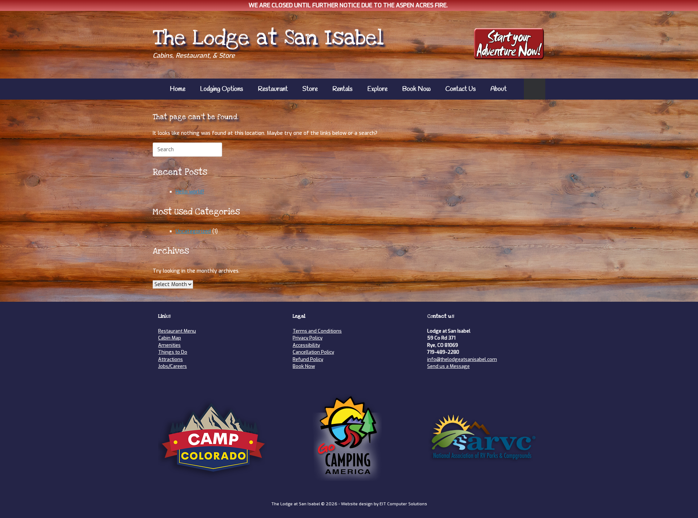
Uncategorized (193, 231)
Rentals (342, 89)
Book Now (416, 89)
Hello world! (190, 191)
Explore (377, 89)
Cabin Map (169, 338)
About (498, 89)
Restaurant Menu (177, 331)
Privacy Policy (307, 338)
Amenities (169, 345)
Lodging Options (221, 89)
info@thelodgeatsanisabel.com (462, 359)
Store (310, 89)
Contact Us (460, 89)
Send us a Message (448, 366)
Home (177, 89)
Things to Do (172, 352)
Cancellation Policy (313, 352)
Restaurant (273, 89)
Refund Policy (308, 359)
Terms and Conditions (317, 331)
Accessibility (306, 345)
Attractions (170, 359)
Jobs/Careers (172, 366)
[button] (534, 89)
